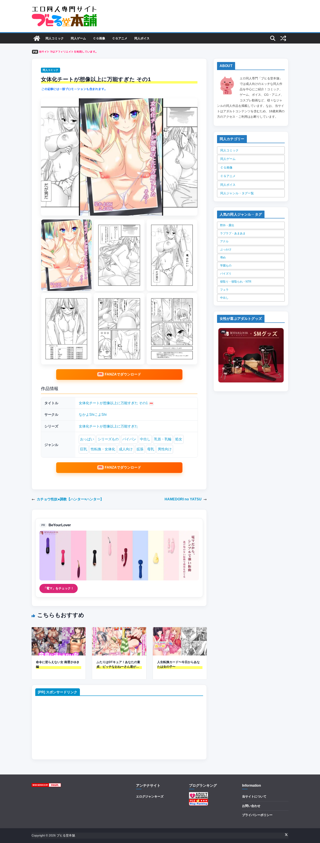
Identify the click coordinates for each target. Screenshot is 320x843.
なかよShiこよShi (93, 414)
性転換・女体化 (103, 449)
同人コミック (54, 38)
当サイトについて (254, 796)
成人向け (126, 449)
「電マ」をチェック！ (58, 588)
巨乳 (83, 449)
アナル (224, 241)
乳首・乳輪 (163, 439)
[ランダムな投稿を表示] (283, 38)
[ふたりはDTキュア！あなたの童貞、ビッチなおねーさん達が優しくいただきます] (119, 630)
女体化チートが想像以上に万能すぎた (108, 426)
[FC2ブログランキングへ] (198, 801)
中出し (145, 439)
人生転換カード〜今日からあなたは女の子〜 (178, 664)
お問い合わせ (251, 806)
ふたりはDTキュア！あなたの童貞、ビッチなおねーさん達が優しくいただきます (118, 664)
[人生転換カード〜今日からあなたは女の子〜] (180, 630)
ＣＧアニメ (119, 38)
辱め (223, 257)
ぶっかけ (225, 249)
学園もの (225, 265)
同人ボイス (142, 38)
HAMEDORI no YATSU (183, 499)
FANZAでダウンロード (123, 374)
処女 (178, 439)
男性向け (165, 449)
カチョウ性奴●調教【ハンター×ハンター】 (70, 499)
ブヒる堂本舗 (66, 835)
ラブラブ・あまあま (233, 233)
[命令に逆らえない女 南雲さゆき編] (59, 630)
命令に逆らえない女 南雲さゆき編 (57, 664)
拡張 (139, 449)
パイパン (129, 439)
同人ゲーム (78, 38)
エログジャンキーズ (149, 796)
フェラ (224, 289)
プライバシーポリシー (257, 815)
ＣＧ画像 (99, 38)
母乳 (150, 449)
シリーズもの (108, 439)
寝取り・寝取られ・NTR (235, 281)
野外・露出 (227, 225)
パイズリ (225, 273)
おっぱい (87, 439)
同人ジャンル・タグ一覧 (237, 193)
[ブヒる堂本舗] (37, 38)
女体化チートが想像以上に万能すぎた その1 (113, 403)
